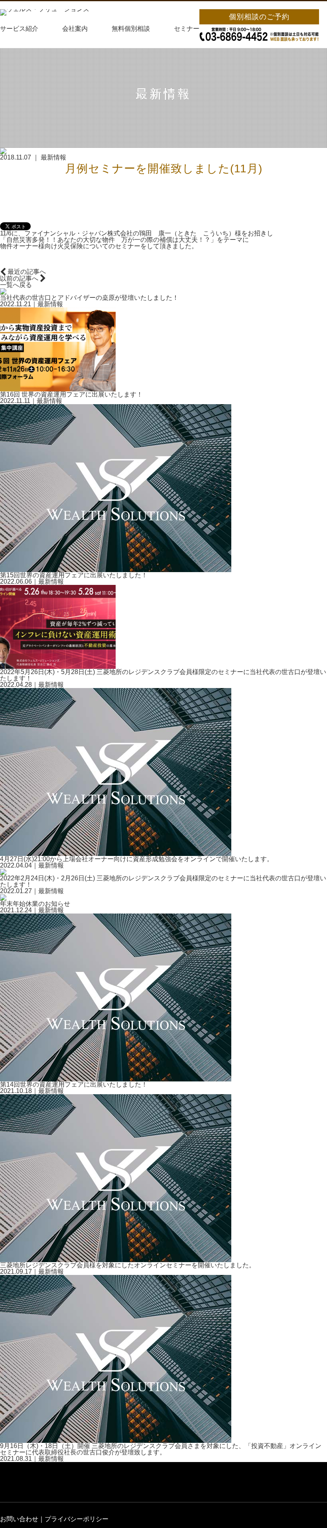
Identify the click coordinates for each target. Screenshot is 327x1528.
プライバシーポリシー (76, 1519)
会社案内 (75, 29)
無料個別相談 (131, 29)
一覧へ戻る (16, 285)
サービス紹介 (19, 29)
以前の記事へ (20, 278)
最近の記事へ (26, 272)
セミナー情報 (193, 29)
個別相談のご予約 (259, 17)
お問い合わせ (19, 1519)
